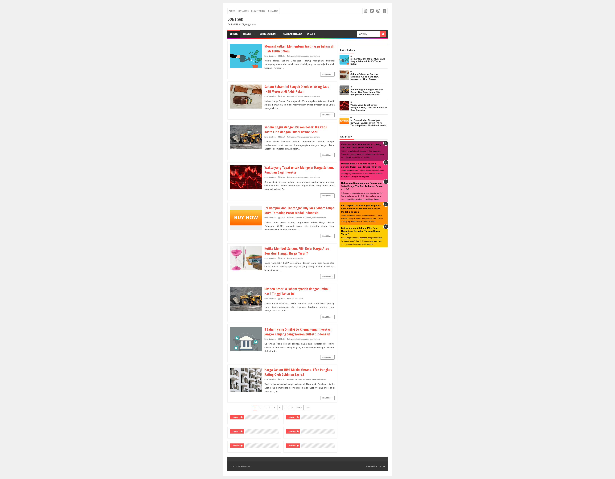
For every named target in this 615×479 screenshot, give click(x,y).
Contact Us (243, 10)
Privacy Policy (258, 10)
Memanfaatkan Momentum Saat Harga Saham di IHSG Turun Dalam (367, 61)
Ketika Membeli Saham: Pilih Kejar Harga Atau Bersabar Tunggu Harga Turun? (296, 251)
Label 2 (292, 417)
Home (235, 33)
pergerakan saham (312, 56)
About (232, 10)
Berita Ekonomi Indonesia (300, 218)
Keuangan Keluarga (292, 33)
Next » (299, 408)
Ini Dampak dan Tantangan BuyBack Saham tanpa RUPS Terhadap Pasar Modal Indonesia (299, 210)
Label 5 (236, 445)
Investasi (248, 33)
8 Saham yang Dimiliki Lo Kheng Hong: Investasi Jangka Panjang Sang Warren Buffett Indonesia (297, 331)
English (311, 33)
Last (308, 408)
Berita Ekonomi (268, 33)
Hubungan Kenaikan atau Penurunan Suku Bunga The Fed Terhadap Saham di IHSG (362, 186)
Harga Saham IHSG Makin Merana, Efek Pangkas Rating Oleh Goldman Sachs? (298, 372)
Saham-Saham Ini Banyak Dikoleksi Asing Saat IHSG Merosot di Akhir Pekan (296, 89)
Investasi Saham (296, 56)
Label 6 (292, 445)
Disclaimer (273, 10)
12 (292, 408)
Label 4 (292, 431)
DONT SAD (246, 466)
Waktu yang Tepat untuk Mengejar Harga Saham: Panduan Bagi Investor (368, 107)
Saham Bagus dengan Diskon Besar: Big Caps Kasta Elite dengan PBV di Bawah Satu (295, 129)
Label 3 (236, 431)
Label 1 (236, 417)
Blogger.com (380, 466)
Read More (327, 74)
